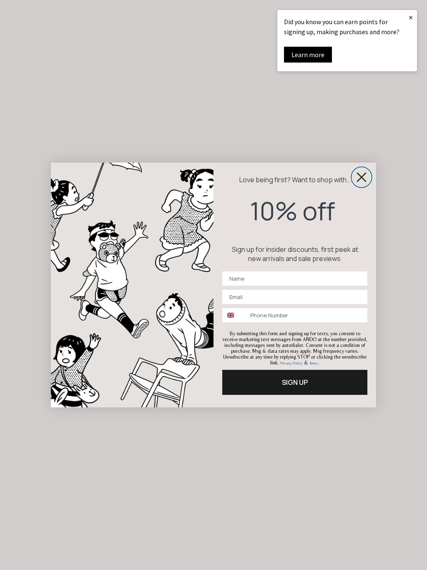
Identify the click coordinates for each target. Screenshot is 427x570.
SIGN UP (295, 382)
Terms (313, 363)
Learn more (307, 54)
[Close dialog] (361, 177)
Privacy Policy (291, 363)
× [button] (411, 17)
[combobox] (234, 315)
